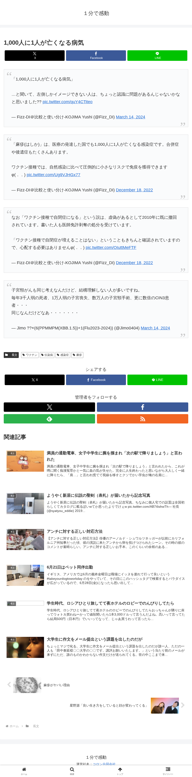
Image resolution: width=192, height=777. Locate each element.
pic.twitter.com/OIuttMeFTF (111, 247)
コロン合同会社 (104, 764)
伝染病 (48, 355)
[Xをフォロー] (49, 407)
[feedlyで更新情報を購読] (49, 418)
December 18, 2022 (134, 190)
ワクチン (31, 355)
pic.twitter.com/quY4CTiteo (67, 101)
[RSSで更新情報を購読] (142, 418)
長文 (13, 355)
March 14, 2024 (130, 117)
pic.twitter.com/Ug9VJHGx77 (53, 174)
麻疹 (79, 355)
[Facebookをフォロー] (142, 407)
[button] (178, 656)
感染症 (64, 355)
